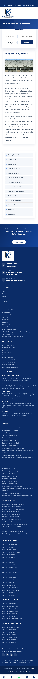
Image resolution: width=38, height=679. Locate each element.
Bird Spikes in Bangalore (9, 478)
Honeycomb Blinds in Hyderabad (11, 455)
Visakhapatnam (29, 5)
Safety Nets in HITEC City (9, 565)
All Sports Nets (12, 196)
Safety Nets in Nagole (8, 582)
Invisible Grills (6, 327)
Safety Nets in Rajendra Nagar (10, 590)
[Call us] (26, 677)
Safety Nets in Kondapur (9, 550)
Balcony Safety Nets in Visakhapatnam (13, 504)
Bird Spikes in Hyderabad (9, 440)
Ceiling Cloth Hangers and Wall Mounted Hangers (17, 332)
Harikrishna (27, 671)
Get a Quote (5, 301)
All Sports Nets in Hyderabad (10, 443)
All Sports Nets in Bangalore (10, 481)
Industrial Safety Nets (14, 187)
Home (3, 291)
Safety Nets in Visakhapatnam (10, 512)
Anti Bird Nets (6, 312)
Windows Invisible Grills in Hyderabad (13, 448)
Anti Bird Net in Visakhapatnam (21, 662)
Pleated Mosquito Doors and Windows (13, 336)
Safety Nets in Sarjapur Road (10, 606)
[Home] (4, 677)
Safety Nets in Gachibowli (9, 544)
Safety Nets (5, 317)
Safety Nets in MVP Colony (9, 637)
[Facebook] (3, 654)
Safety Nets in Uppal (8, 580)
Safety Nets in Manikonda (9, 560)
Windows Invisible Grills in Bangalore (12, 486)
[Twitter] (7, 654)
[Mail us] (34, 677)
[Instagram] (15, 654)
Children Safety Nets (14, 168)
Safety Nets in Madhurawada (10, 627)
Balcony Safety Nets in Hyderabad (12, 428)
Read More (19, 242)
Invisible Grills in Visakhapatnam (11, 522)
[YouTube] (11, 654)
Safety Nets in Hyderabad (9, 435)
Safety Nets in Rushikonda (9, 640)
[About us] (11, 677)
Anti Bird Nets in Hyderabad (10, 430)
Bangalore (18, 5)
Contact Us (5, 299)
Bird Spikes (11, 214)
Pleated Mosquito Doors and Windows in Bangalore (17, 496)
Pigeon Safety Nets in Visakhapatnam (13, 509)
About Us (4, 294)
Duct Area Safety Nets (14, 182)
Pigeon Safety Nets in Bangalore (11, 471)
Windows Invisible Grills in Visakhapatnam (14, 524)
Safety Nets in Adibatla (8, 592)
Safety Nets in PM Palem (9, 635)
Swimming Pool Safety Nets (16, 191)
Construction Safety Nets (15, 177)
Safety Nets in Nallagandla (9, 567)
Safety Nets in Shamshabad (10, 587)
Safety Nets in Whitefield (9, 603)
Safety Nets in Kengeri (8, 616)
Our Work (4, 296)
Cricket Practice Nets (14, 200)
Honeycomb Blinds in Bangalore (11, 493)
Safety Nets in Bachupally (9, 572)
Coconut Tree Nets (7, 357)
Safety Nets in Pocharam (9, 595)
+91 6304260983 (11, 266)
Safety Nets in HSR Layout (9, 608)
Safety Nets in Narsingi (8, 555)
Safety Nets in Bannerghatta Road (12, 619)
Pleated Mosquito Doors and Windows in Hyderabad (17, 457)
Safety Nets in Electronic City (10, 611)
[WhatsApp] (19, 677)
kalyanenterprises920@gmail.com (12, 651)
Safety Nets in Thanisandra (10, 614)
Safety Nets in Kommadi (9, 629)
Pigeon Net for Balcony (8, 348)
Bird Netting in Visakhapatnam (11, 514)
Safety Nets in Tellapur (8, 557)
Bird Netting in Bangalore (9, 476)
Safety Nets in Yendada (8, 632)
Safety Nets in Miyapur (8, 570)
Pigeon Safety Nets (13, 164)
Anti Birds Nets (12, 159)
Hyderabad (8, 5)
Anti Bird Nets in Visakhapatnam (11, 506)
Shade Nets (11, 209)
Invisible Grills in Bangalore (10, 484)
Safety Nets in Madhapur (9, 562)
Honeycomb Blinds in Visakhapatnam (13, 531)
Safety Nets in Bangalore (9, 473)
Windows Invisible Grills (9, 329)
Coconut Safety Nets (14, 173)
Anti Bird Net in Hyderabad (20, 660)
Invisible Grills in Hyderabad (10, 445)
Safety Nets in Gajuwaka (9, 642)
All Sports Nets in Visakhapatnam (11, 519)
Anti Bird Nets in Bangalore (10, 468)
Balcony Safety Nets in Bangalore (11, 466)
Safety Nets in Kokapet (8, 547)
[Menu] (34, 13)
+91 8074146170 (11, 264)
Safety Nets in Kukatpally (9, 575)
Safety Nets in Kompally (9, 577)
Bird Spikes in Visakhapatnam (10, 517)
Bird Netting (5, 319)
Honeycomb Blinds (7, 334)
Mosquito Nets (12, 205)
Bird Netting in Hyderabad (9, 438)
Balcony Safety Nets (14, 155)
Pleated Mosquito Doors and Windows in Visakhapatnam (19, 534)
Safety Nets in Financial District (11, 552)
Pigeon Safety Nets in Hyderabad (11, 433)
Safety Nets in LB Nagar (9, 585)
